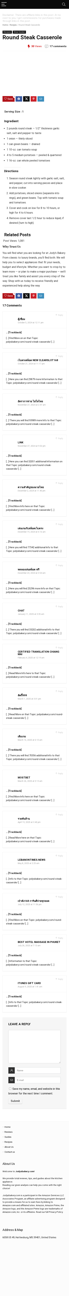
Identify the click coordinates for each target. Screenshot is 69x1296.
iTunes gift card (29, 983)
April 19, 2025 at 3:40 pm (29, 822)
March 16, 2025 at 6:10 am (30, 740)
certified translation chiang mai (38, 653)
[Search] (64, 4)
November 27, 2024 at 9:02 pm (32, 446)
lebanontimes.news (31, 860)
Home (5, 25)
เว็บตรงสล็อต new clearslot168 (38, 360)
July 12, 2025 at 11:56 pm (30, 904)
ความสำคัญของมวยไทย (31, 487)
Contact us (10, 1152)
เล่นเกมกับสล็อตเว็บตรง (30, 528)
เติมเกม (22, 736)
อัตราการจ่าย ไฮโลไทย (30, 401)
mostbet (24, 777)
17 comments (58, 46)
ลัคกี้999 (22, 695)
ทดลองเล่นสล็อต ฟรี (28, 569)
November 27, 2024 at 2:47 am (32, 405)
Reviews (9, 1132)
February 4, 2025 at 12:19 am (31, 658)
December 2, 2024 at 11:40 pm (31, 491)
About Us (9, 1147)
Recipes (13, 25)
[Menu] (4, 4)
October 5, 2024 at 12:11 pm (31, 322)
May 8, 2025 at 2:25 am (28, 863)
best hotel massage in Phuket (39, 942)
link (20, 442)
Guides (8, 1137)
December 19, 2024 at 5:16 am (32, 532)
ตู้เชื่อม (21, 319)
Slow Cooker (19, 32)
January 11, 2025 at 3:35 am (31, 614)
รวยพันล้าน (24, 819)
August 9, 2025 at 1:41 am (30, 987)
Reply (60, 315)
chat (21, 610)
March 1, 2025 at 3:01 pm (29, 699)
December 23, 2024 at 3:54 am (32, 573)
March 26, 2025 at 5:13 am (30, 781)
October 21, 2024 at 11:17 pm (31, 364)
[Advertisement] (34, 73)
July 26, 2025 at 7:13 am (29, 945)
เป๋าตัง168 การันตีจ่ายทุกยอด (33, 901)
